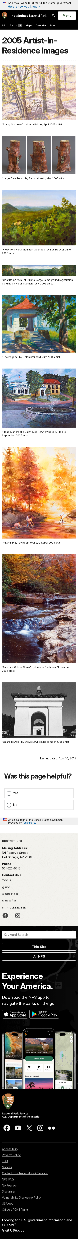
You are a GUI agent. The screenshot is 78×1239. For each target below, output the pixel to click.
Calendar (40, 25)
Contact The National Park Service (25, 1173)
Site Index (12, 893)
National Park (29, 15)
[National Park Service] (4, 15)
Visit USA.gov (13, 1230)
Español (10, 900)
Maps (29, 25)
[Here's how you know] (39, 5)
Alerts (15, 25)
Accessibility (10, 1149)
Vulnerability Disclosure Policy (22, 1197)
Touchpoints (29, 822)
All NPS (39, 956)
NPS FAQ (8, 1179)
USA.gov (7, 1203)
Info (4, 25)
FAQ (7, 887)
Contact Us (11, 875)
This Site (39, 947)
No (15, 805)
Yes (15, 793)
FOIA (5, 1161)
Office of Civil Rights (15, 1209)
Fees (52, 25)
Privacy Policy (11, 1155)
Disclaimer (8, 1191)
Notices (7, 1167)
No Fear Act (9, 1185)
